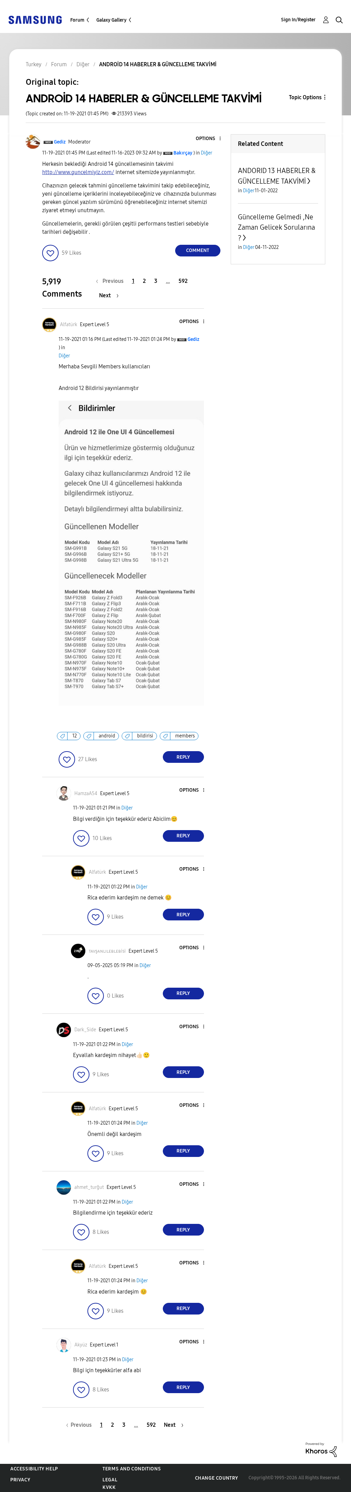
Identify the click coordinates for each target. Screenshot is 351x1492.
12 (74, 736)
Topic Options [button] (305, 97)
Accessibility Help (34, 1469)
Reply (183, 757)
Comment (197, 250)
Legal (109, 1480)
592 (183, 281)
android (107, 736)
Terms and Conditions (131, 1469)
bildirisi (145, 736)
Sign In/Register (298, 20)
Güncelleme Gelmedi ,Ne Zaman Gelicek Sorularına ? (276, 227)
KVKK (109, 1487)
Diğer (206, 153)
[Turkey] (35, 19)
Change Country (216, 1478)
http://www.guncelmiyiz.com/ (78, 172)
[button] (208, 139)
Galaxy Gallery (111, 20)
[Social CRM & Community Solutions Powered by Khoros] (321, 1449)
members (185, 736)
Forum (77, 20)
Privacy (20, 1480)
